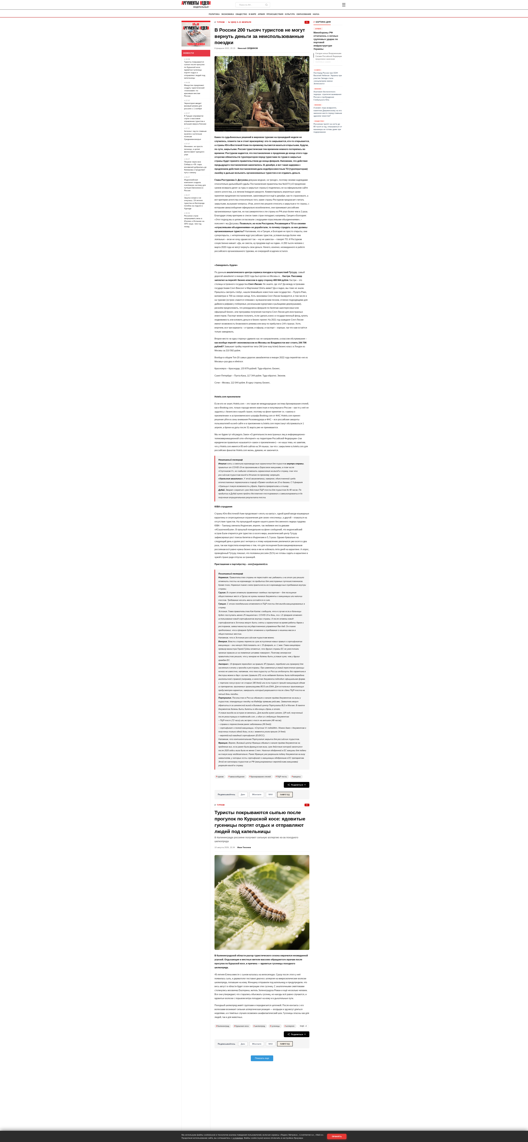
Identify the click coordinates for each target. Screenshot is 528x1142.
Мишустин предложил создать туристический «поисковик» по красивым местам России (194, 90)
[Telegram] (329, 5)
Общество (241, 14)
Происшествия (274, 14)
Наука (316, 14)
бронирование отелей (260, 776)
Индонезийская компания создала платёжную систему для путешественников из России (195, 185)
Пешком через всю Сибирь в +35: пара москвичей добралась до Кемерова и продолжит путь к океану (195, 167)
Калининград (222, 1026)
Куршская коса (241, 1026)
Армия (261, 14)
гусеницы (275, 1026)
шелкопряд (259, 1026)
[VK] (336, 5)
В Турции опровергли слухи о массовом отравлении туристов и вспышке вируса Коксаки (195, 120)
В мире (252, 14)
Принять (337, 1136)
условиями (238, 1138)
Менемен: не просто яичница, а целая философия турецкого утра (194, 150)
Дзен (243, 794)
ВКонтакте (256, 794)
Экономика (227, 14)
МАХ (271, 794)
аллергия (289, 1026)
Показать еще (262, 1058)
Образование (303, 14)
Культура (290, 14)
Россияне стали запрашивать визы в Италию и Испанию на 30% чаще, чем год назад (194, 221)
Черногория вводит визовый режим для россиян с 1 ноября (193, 106)
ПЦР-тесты (281, 776)
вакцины (296, 776)
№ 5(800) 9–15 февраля (239, 22)
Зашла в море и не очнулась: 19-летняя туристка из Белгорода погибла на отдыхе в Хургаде (194, 203)
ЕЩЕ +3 (303, 1026)
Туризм (221, 22)
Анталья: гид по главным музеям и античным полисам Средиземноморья (195, 135)
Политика (214, 14)
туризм (220, 776)
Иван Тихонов (244, 847)
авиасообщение (236, 776)
